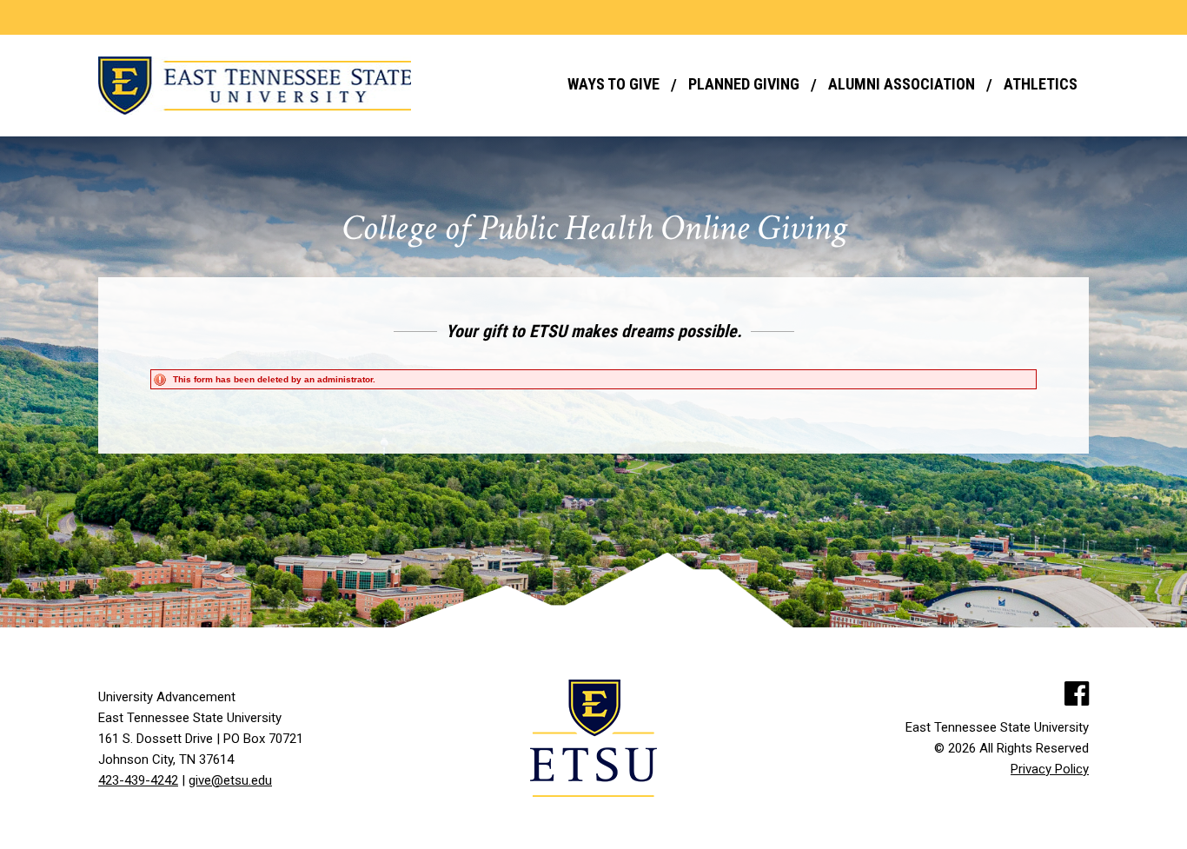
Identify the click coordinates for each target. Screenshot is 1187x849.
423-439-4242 (138, 780)
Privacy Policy (1050, 769)
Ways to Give (613, 84)
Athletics (1041, 84)
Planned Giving (743, 84)
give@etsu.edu (230, 780)
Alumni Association (901, 84)
